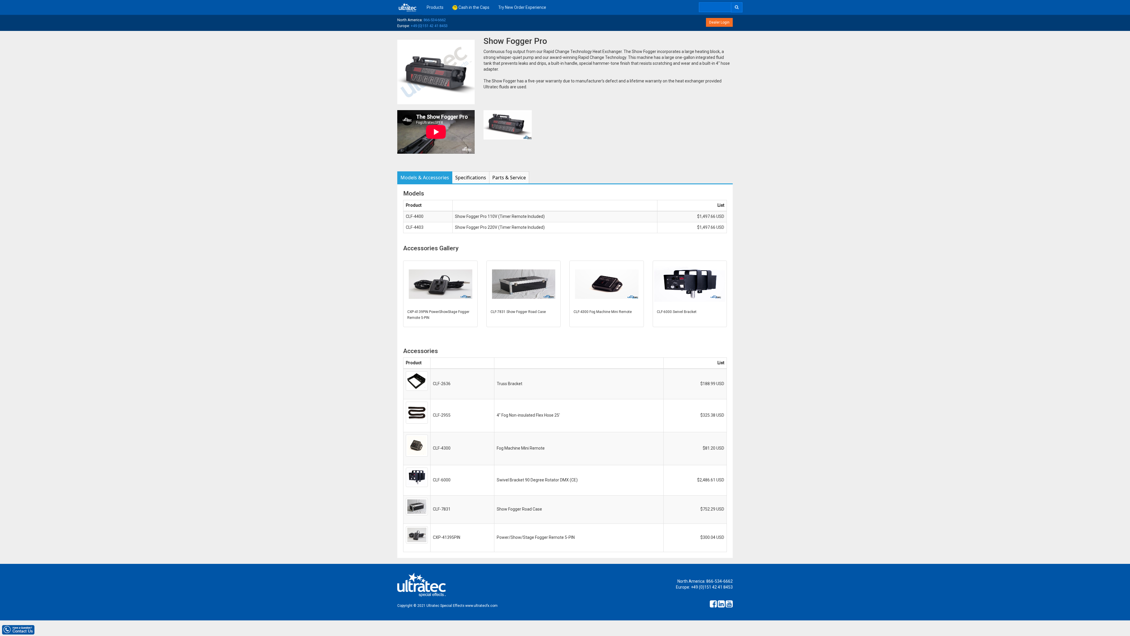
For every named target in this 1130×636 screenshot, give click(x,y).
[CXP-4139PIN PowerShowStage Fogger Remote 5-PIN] (440, 284)
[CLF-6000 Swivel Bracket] (690, 284)
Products (435, 7)
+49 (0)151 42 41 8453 (429, 26)
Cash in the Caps (473, 7)
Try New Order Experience (522, 7)
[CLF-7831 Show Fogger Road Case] (523, 284)
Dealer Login (719, 22)
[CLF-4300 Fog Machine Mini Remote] (606, 284)
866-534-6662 (434, 20)
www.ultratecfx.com (481, 606)
